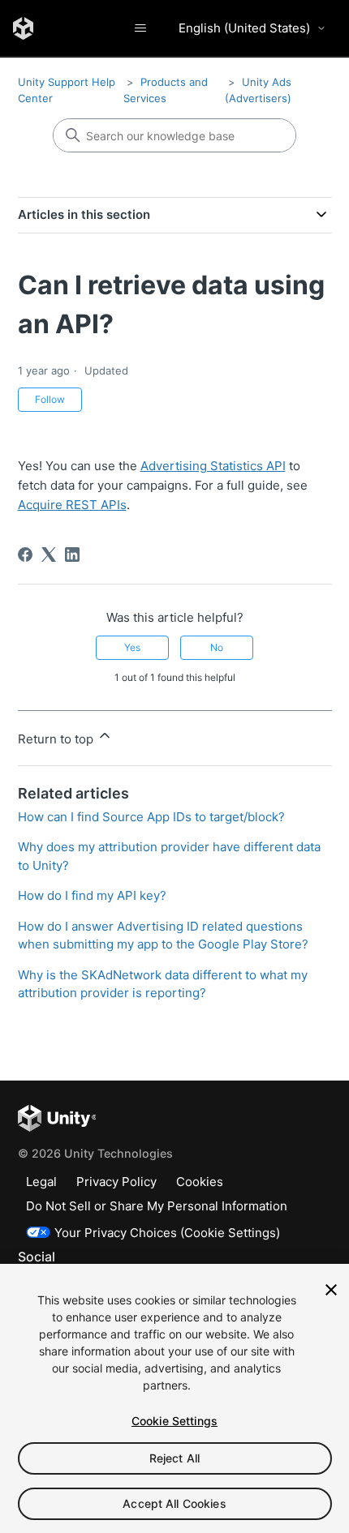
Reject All (174, 1458)
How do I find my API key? (92, 895)
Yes (132, 647)
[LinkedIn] (72, 554)
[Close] (331, 1290)
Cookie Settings (174, 1421)
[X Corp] (48, 554)
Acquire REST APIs (72, 504)
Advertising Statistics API (213, 465)
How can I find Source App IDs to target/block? (151, 816)
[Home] (23, 28)
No (216, 647)
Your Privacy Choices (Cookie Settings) (167, 1232)
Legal (41, 1181)
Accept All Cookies (174, 1503)
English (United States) (244, 28)
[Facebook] (25, 554)
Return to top (57, 739)
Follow (50, 399)
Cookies (199, 1181)
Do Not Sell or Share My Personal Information (156, 1206)
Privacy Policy (116, 1181)
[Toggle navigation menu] (140, 28)
